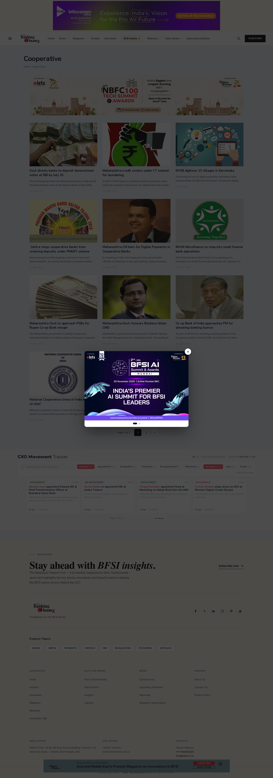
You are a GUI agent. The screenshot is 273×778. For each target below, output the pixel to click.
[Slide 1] (135, 423)
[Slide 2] (139, 423)
